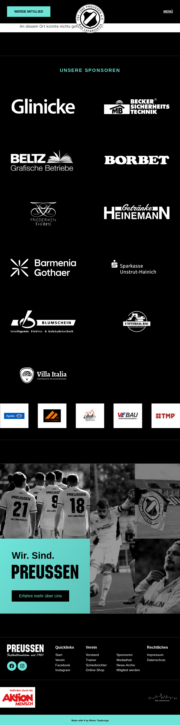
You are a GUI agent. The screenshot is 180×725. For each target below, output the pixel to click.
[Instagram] (22, 666)
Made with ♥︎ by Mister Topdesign (90, 720)
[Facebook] (11, 666)
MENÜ (168, 11)
